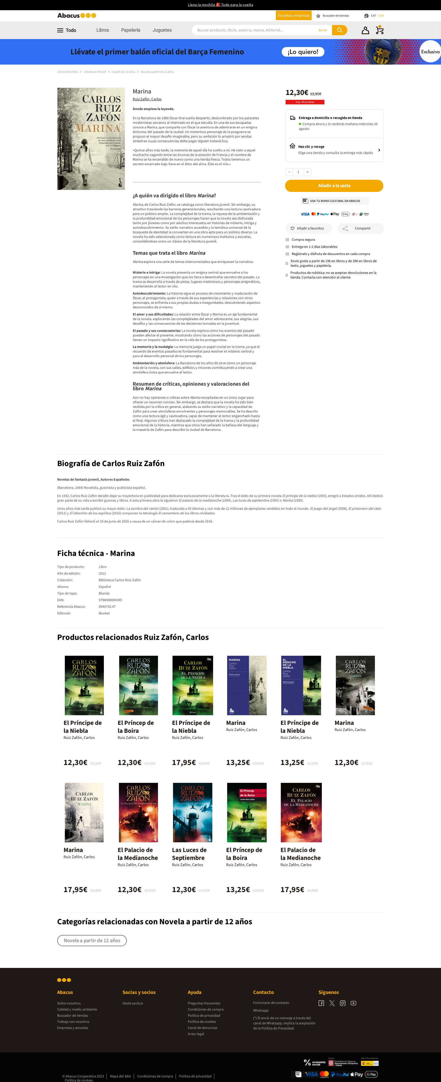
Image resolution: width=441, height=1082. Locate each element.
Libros (102, 30)
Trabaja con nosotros (73, 1021)
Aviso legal (196, 1034)
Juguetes (162, 30)
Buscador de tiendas (72, 1015)
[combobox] (246, 30)
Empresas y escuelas (72, 1027)
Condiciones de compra (206, 1009)
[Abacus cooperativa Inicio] (78, 17)
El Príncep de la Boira (136, 726)
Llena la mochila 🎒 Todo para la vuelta (220, 4)
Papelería (130, 30)
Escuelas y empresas (294, 15)
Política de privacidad (204, 1015)
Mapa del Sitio (120, 1076)
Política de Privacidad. (278, 1028)
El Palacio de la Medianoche (138, 853)
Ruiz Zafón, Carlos (147, 99)
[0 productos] (380, 33)
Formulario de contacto (271, 1002)
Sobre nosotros (69, 1003)
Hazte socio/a (132, 1003)
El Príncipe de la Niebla (83, 726)
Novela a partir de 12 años (157, 72)
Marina (236, 722)
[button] (365, 31)
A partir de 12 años (124, 72)
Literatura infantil (95, 72)
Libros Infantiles (68, 72)
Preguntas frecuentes (204, 1003)
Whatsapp (260, 1010)
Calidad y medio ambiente (77, 1009)
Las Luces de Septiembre (189, 853)
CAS (381, 16)
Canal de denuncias (202, 1027)
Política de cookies (202, 1021)
